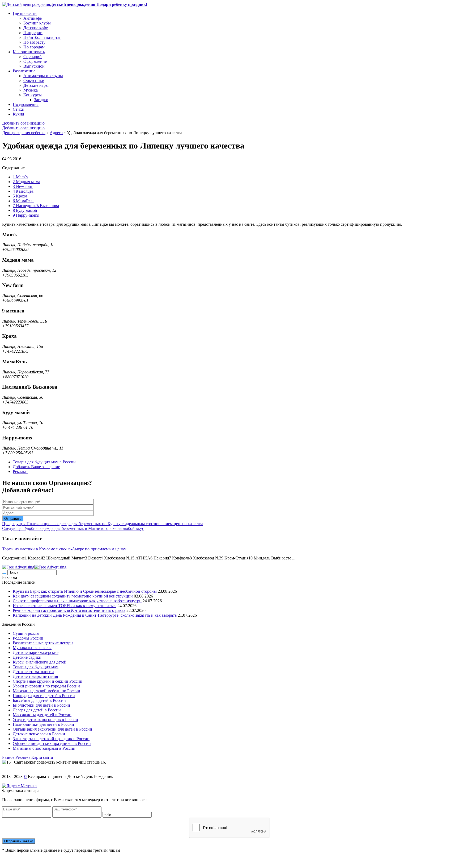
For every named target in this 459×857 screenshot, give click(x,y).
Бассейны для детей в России (39, 700)
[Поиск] (4, 573)
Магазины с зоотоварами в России (44, 748)
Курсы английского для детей (39, 662)
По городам (34, 47)
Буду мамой (25, 210)
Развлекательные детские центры (43, 643)
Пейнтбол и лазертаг (42, 37)
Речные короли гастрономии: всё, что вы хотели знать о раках (69, 610)
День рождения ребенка (23, 132)
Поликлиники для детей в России (43, 724)
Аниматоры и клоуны (43, 75)
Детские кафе (35, 28)
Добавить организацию (23, 123)
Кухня (18, 114)
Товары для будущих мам (35, 667)
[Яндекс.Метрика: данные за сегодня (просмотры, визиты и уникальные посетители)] (19, 786)
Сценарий (32, 56)
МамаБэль (23, 201)
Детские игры (36, 85)
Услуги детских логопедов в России (45, 719)
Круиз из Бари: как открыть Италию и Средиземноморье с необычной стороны (85, 591)
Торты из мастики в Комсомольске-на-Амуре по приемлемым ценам (64, 549)
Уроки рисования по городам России (46, 686)
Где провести (25, 13)
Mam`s (20, 177)
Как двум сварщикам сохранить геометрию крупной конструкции (73, 596)
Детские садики (27, 657)
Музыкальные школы (32, 647)
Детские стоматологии (33, 671)
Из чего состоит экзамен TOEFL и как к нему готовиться (64, 605)
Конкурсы (32, 95)
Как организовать (29, 52)
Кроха (20, 196)
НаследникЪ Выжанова (36, 205)
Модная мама (26, 181)
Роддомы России (28, 638)
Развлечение (24, 71)
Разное (8, 757)
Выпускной (34, 66)
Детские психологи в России (39, 734)
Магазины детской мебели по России (46, 691)
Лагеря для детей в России (37, 710)
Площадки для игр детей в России (44, 695)
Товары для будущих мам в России (44, 462)
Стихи (18, 109)
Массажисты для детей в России (42, 714)
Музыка (30, 90)
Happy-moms (26, 215)
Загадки (41, 99)
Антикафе (32, 18)
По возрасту (34, 42)
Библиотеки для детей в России (41, 705)
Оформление (35, 61)
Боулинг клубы (37, 23)
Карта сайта (42, 757)
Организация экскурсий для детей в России (52, 729)
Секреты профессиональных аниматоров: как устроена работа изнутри (77, 601)
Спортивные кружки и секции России (47, 681)
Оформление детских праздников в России (52, 743)
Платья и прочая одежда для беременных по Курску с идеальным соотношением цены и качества (102, 523)
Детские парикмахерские (35, 652)
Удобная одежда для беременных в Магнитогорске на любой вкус (73, 528)
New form (23, 186)
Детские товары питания (35, 676)
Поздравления (26, 104)
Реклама (20, 471)
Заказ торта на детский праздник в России (51, 738)
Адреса (56, 132)
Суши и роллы (26, 633)
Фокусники (33, 80)
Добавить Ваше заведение (36, 466)
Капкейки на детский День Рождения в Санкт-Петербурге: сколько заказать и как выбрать (95, 615)
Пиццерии (32, 32)
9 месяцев (23, 191)
